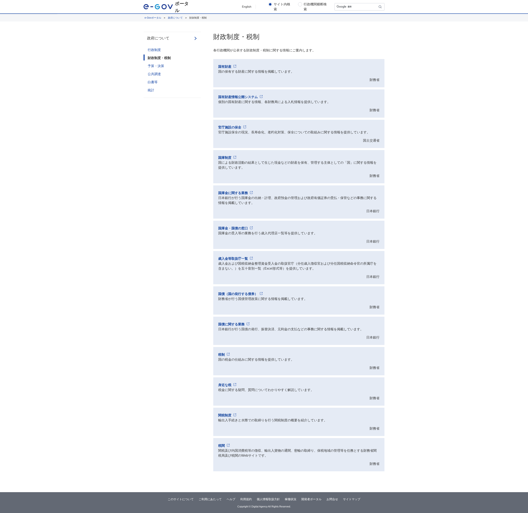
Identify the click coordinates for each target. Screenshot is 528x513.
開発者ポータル (311, 499)
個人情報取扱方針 (268, 499)
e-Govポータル (153, 17)
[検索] (380, 7)
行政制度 (154, 50)
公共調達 (154, 74)
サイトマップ (351, 499)
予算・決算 (156, 66)
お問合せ (332, 499)
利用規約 (246, 499)
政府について (175, 17)
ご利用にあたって (210, 499)
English (246, 6)
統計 (151, 90)
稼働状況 (290, 499)
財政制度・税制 (159, 58)
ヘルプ (231, 499)
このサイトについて (181, 499)
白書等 (153, 82)
